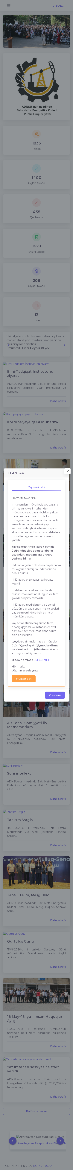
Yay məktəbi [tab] (36, 487)
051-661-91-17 (42, 660)
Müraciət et (24, 678)
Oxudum (55, 695)
